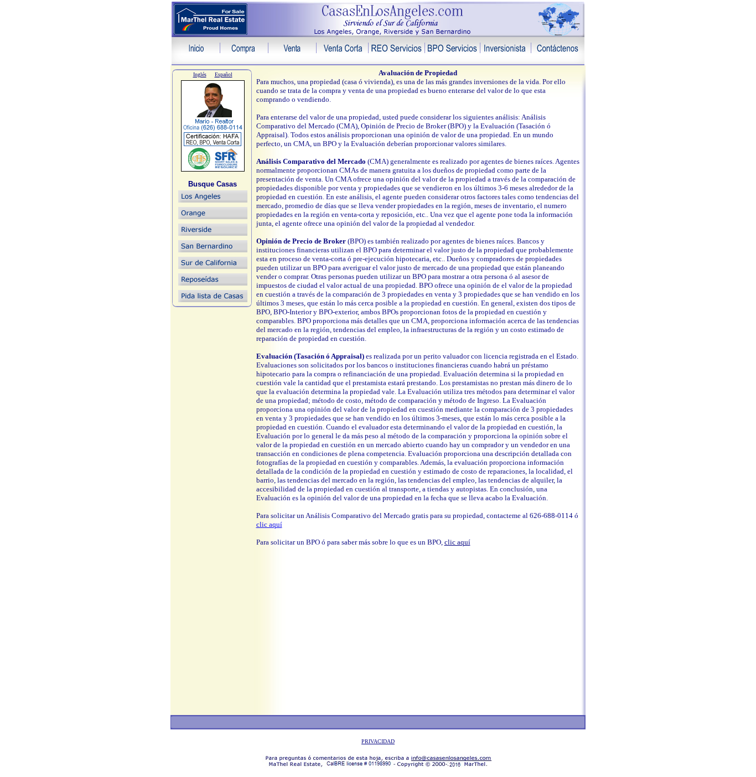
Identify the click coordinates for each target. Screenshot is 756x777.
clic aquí (269, 524)
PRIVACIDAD (378, 741)
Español (223, 74)
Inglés (199, 74)
